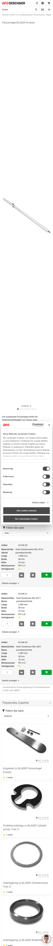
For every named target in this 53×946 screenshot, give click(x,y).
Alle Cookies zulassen (26, 511)
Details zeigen (38, 502)
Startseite (5, 15)
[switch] (46, 477)
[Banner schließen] (49, 425)
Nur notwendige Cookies (26, 519)
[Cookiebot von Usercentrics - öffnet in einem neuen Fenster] (32, 425)
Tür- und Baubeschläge (24, 15)
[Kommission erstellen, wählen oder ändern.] (21, 575)
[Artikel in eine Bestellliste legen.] (32, 575)
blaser (12, 15)
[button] (46, 939)
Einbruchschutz (39, 15)
